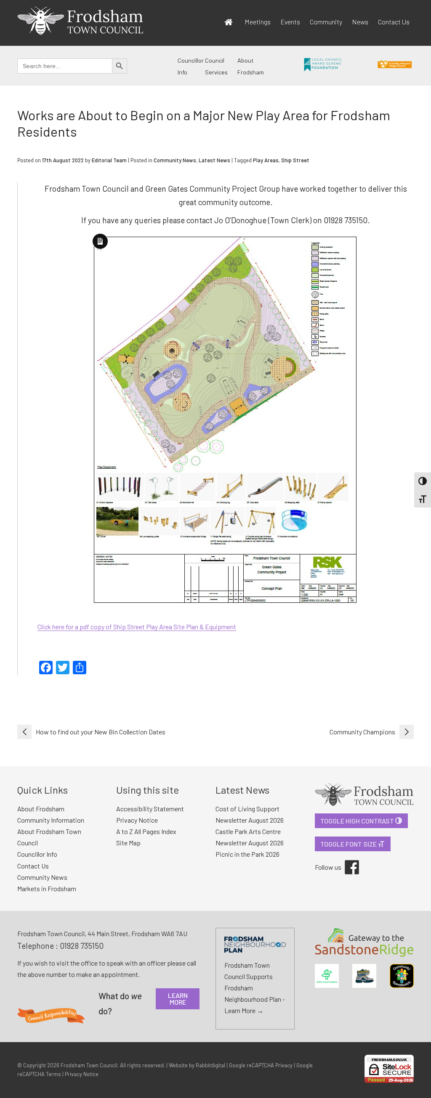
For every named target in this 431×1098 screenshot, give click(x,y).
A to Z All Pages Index (146, 831)
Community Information (50, 820)
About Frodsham (40, 809)
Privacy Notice (137, 820)
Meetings (258, 22)
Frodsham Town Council (89, 1065)
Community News (175, 160)
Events (290, 22)
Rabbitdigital (210, 1065)
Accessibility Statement (150, 809)
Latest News (214, 160)
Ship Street (295, 160)
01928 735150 (82, 945)
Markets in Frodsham (46, 888)
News (360, 22)
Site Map (128, 843)
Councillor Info (37, 854)
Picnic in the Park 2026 (247, 854)
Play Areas (266, 160)
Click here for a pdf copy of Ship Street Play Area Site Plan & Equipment (136, 627)
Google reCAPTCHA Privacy (261, 1065)
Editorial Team (109, 160)
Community (326, 22)
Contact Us (394, 22)
